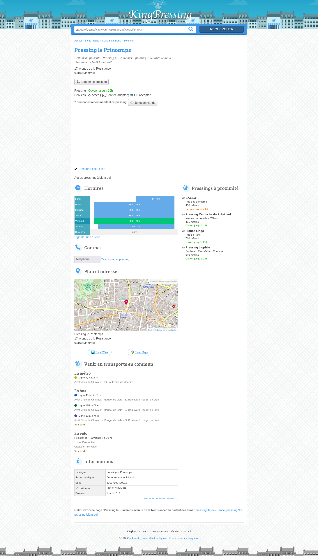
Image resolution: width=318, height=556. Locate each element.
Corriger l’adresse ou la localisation (162, 330)
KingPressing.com (159, 13)
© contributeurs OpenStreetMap (163, 282)
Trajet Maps (141, 352)
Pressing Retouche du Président (208, 214)
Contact (173, 538)
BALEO (191, 197)
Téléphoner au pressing (115, 259)
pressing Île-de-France (210, 510)
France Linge (195, 230)
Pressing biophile (198, 247)
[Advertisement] (159, 137)
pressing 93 (234, 510)
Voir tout (79, 424)
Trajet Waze (102, 352)
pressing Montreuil (86, 514)
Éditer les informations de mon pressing (160, 498)
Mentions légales (158, 538)
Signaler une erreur (87, 237)
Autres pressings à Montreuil (93, 177)
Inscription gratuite (189, 538)
